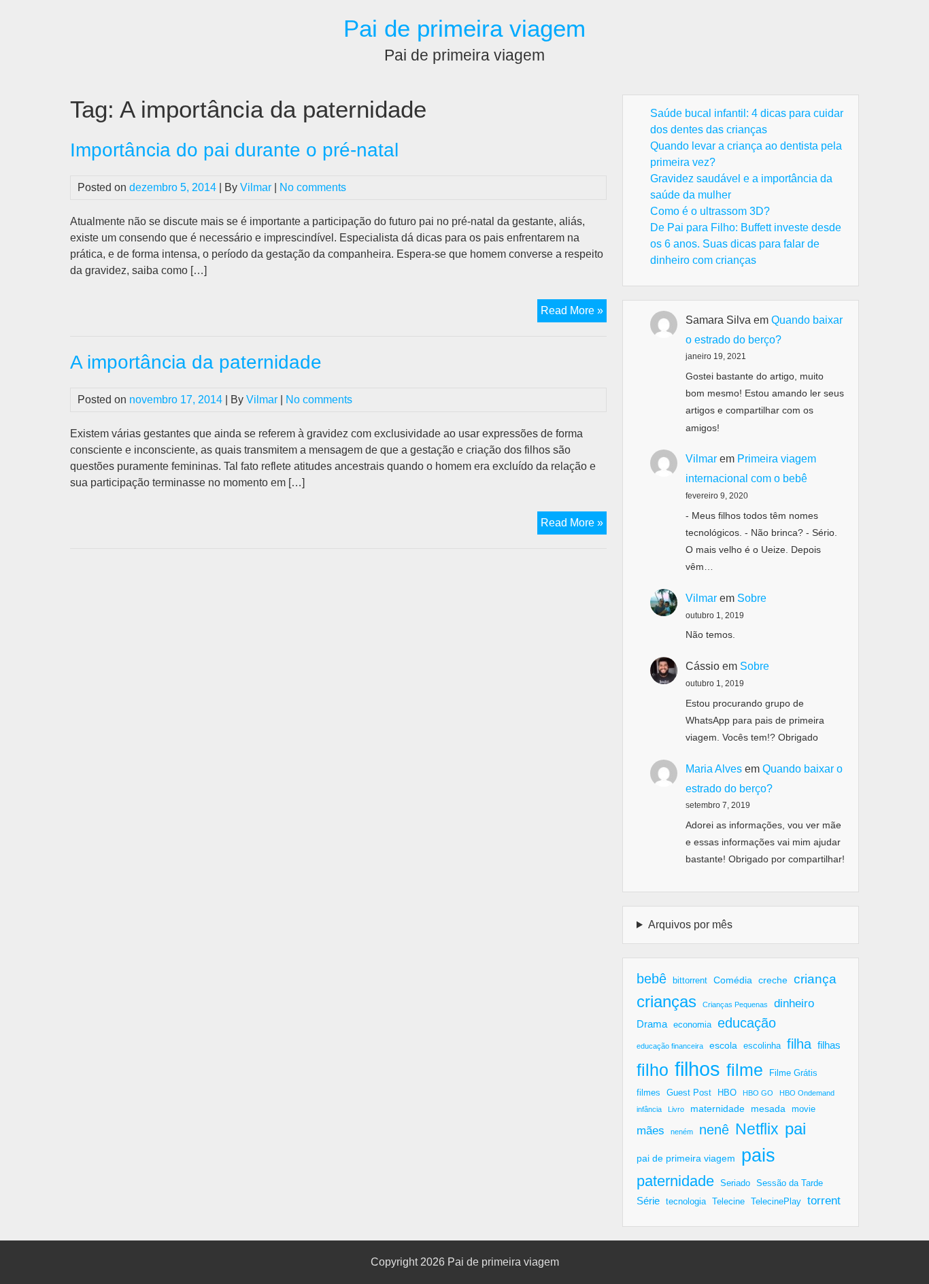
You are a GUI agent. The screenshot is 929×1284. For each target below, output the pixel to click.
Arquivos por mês (690, 924)
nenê (714, 1129)
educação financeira (670, 1046)
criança (815, 979)
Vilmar (255, 187)
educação (746, 1022)
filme (744, 1069)
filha (799, 1043)
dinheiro (794, 1003)
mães (650, 1130)
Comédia (732, 980)
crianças (666, 1001)
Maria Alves (714, 769)
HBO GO (758, 1093)
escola (723, 1045)
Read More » (574, 313)
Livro (676, 1109)
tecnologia (686, 1201)
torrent (824, 1200)
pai (795, 1128)
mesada (768, 1108)
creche (773, 980)
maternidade (717, 1108)
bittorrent (690, 980)
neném (682, 1132)
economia (692, 1025)
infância (649, 1109)
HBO (727, 1093)
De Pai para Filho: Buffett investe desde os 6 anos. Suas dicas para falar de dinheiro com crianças (745, 244)
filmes (648, 1093)
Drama (652, 1024)
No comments (313, 187)
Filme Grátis (793, 1073)
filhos (697, 1069)
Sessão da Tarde (789, 1183)
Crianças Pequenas (735, 1004)
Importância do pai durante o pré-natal (234, 149)
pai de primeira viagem (686, 1158)
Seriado (735, 1183)
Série (648, 1200)
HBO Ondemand (806, 1093)
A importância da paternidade (196, 362)
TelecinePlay (776, 1201)
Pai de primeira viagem (464, 28)
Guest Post (688, 1093)
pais (758, 1155)
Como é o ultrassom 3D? (710, 211)
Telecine (728, 1201)
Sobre (751, 598)
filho (653, 1069)
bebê (651, 978)
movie (803, 1109)
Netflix (757, 1129)
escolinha (762, 1046)
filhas (829, 1045)
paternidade (675, 1180)
